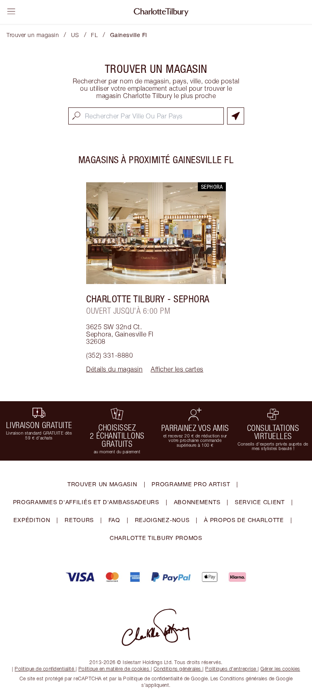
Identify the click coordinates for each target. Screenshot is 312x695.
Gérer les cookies (280, 669)
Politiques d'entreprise (230, 669)
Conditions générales (177, 669)
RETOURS (79, 519)
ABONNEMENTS (197, 501)
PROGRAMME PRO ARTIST (191, 484)
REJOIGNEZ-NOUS (162, 519)
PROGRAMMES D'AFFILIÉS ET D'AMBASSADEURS (86, 501)
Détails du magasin (114, 369)
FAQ (114, 519)
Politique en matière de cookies (114, 669)
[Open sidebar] (11, 11)
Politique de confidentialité (44, 669)
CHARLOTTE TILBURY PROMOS (156, 537)
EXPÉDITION (31, 519)
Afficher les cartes (177, 369)
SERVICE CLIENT (260, 501)
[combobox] (146, 116)
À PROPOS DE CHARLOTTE (244, 519)
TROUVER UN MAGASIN (102, 484)
